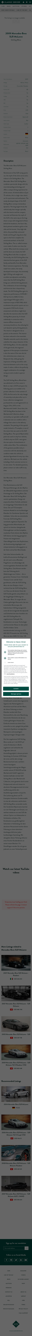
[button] (16, 662)
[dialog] (16, 668)
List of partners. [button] (11, 674)
